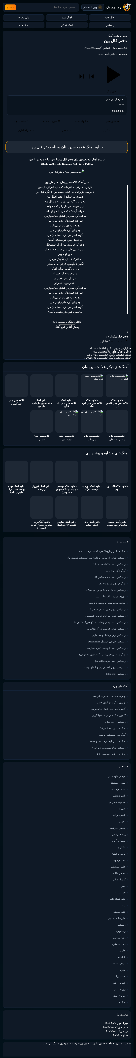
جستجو (10, 7)
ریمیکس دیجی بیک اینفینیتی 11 (109, 564)
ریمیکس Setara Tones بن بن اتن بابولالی (105, 590)
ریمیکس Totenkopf (116, 674)
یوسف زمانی (119, 834)
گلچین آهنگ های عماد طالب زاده (108, 709)
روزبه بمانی (120, 989)
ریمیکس (110, 25)
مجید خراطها (119, 853)
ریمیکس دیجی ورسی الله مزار (110, 661)
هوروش (122, 808)
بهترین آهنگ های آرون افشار (111, 702)
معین (123, 886)
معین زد (121, 821)
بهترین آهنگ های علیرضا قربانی (109, 696)
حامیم (122, 950)
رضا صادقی (119, 937)
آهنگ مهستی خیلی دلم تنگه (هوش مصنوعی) (102, 654)
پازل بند (122, 957)
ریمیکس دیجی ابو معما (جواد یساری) (106, 648)
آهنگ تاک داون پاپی (116, 570)
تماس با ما (125, 1043)
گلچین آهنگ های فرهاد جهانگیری (109, 715)
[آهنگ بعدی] (81, 76)
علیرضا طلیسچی (117, 918)
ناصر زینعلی (119, 795)
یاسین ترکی (119, 815)
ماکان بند (121, 847)
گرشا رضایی (119, 879)
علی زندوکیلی (118, 866)
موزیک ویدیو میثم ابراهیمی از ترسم (107, 603)
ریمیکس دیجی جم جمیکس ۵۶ (110, 577)
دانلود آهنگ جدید (106, 54)
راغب (123, 905)
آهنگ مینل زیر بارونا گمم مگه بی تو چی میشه (102, 551)
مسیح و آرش (119, 841)
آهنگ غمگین (67, 25)
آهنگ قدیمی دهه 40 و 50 (113, 728)
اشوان (122, 970)
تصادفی (67, 130)
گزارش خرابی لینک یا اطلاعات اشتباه (109, 348)
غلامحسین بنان (119, 48)
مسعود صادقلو (118, 963)
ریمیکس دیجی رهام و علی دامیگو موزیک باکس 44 (100, 622)
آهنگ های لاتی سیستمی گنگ (111, 754)
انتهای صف (82, 121)
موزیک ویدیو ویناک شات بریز (111, 596)
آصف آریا (121, 976)
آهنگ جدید (110, 17)
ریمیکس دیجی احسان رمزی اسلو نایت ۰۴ (104, 667)
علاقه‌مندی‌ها (21, 121)
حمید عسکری (118, 944)
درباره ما (114, 1043)
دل (73, 268)
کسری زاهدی (119, 983)
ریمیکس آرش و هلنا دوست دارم (109, 635)
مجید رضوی (119, 860)
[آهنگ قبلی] (91, 76)
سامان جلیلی (119, 995)
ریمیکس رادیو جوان (115, 722)
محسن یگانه (119, 873)
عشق (62, 215)
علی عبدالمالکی (117, 899)
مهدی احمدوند (118, 782)
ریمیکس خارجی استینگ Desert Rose (107, 641)
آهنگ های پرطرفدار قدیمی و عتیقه (108, 741)
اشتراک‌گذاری (26, 130)
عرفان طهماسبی (117, 776)
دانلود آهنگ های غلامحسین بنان (112, 351)
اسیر (59, 249)
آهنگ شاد (24, 25)
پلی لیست (23, 17)
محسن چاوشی (118, 828)
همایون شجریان (117, 802)
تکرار (107, 130)
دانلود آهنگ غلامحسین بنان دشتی (103, 354)
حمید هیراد (120, 892)
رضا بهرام (120, 931)
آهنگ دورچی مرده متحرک (112, 583)
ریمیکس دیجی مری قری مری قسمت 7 (105, 615)
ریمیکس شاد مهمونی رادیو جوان (109, 747)
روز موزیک (113, 7)
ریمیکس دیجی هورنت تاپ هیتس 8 (108, 609)
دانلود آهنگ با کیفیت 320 (67, 321)
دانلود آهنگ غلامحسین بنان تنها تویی (101, 357)
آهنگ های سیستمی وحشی (112, 734)
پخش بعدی (112, 121)
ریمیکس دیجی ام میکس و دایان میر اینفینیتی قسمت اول (96, 557)
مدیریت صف (51, 121)
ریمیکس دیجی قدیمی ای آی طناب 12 (106, 628)
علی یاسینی (119, 912)
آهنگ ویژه (67, 17)
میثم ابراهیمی (118, 789)
